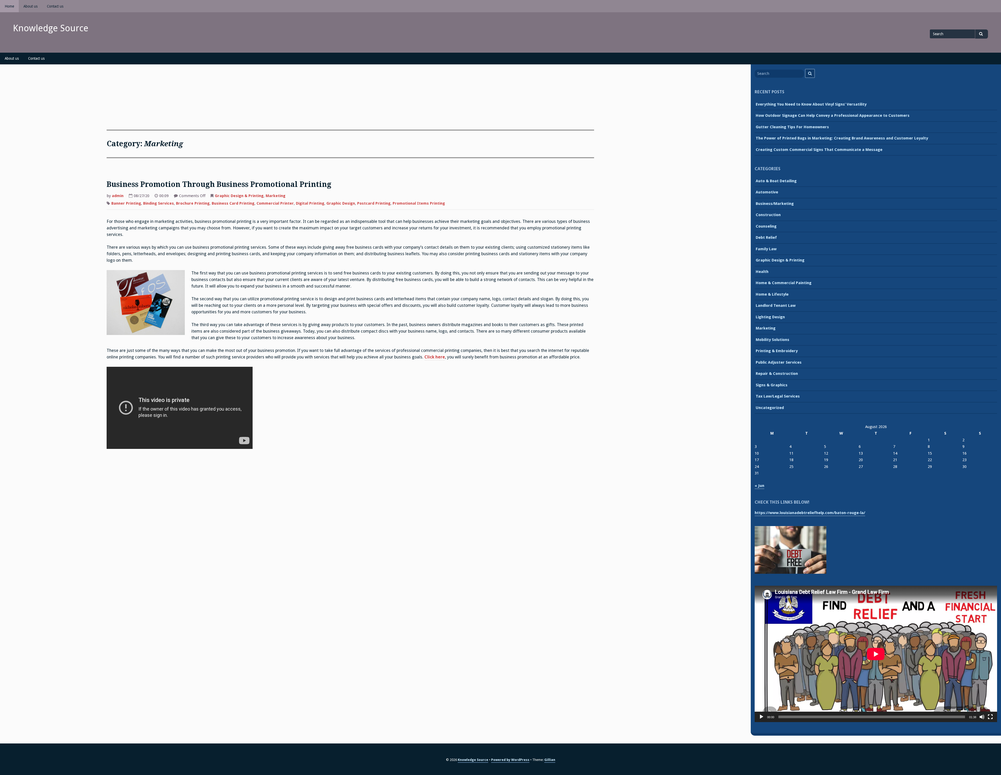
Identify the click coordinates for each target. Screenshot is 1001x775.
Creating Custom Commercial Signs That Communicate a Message (819, 149)
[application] (876, 654)
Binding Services (158, 203)
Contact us (55, 6)
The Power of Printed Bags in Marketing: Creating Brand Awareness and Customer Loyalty (842, 138)
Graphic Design (340, 203)
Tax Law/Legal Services (778, 396)
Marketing (275, 195)
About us (30, 6)
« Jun (759, 485)
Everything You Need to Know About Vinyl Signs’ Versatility (811, 104)
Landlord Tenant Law (776, 305)
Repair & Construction (777, 373)
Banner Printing (126, 203)
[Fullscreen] (990, 716)
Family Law (766, 249)
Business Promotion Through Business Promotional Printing (219, 184)
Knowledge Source (50, 28)
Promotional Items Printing (419, 203)
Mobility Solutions (772, 339)
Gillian (549, 760)
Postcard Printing (373, 203)
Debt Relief (766, 237)
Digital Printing (310, 203)
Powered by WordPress (510, 760)
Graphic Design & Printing (239, 195)
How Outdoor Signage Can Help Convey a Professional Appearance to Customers (833, 115)
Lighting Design (770, 317)
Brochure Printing (193, 203)
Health (762, 271)
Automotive (767, 192)
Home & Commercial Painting (783, 282)
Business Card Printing (233, 203)
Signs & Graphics (772, 385)
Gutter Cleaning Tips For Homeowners (792, 127)
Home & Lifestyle (772, 294)
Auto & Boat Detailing (776, 181)
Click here (434, 357)
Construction (768, 214)
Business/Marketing (775, 203)
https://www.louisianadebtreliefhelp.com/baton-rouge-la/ (810, 512)
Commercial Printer (275, 203)
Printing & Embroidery (777, 351)
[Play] (761, 716)
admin (118, 195)
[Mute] (982, 716)
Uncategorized (770, 407)
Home (9, 6)
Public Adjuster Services (779, 362)
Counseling (766, 226)
